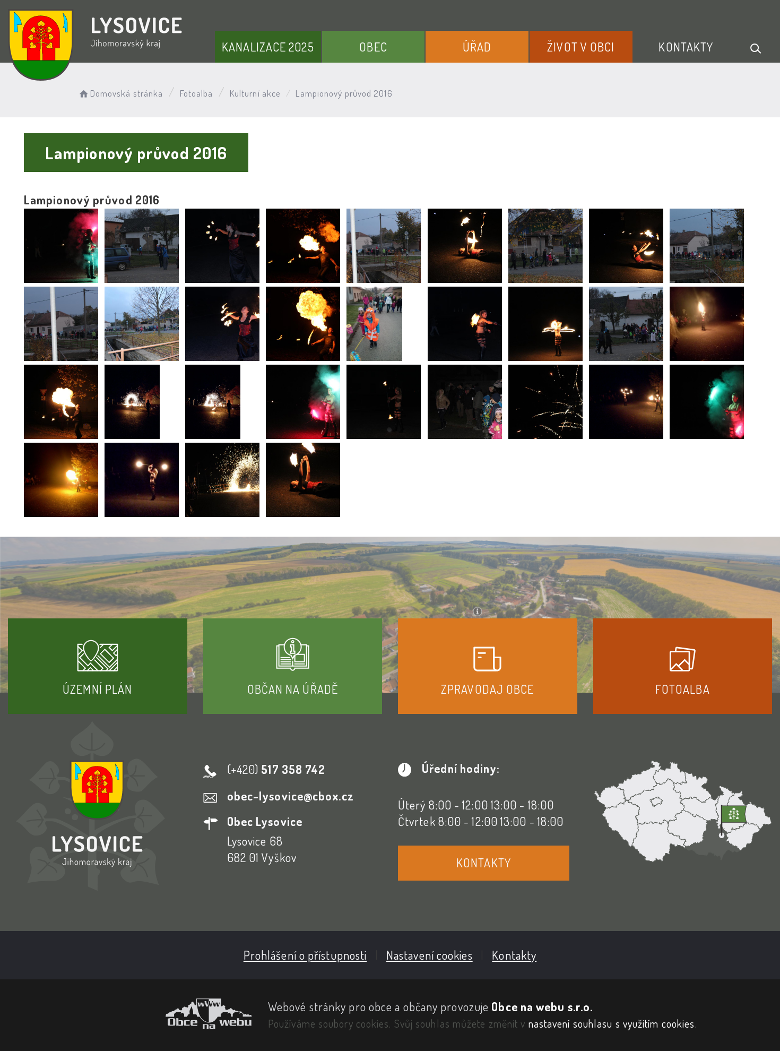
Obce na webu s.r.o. (542, 1006)
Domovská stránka (126, 93)
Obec (373, 46)
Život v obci (580, 46)
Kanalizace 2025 (268, 46)
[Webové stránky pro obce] (130, 1013)
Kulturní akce (255, 93)
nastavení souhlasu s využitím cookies (611, 1023)
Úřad (477, 46)
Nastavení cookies (429, 954)
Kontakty (685, 46)
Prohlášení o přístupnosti (305, 954)
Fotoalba (196, 93)
